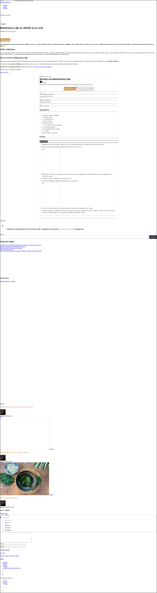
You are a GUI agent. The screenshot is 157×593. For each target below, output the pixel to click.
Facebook (42, 66)
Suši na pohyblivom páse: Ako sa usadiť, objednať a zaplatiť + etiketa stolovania (21, 251)
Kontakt (17, 555)
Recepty (3, 24)
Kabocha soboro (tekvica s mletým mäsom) (11, 248)
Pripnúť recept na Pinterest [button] (85, 88)
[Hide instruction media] (46, 142)
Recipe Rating (3, 513)
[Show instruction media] (42, 142)
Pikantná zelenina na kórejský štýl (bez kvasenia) (12, 246)
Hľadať (2, 234)
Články (12, 555)
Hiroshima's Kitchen (5, 2)
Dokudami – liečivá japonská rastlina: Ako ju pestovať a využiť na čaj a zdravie (20, 245)
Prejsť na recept (5, 39)
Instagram (37, 66)
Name (2, 543)
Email (2, 545)
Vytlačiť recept (70, 88)
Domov (2, 555)
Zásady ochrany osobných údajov (12, 568)
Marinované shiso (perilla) (6, 249)
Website (2, 547)
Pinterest (49, 66)
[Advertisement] (49, 264)
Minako (2, 416)
